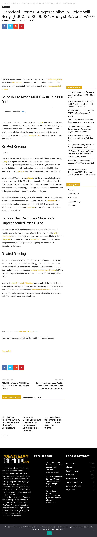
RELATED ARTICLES (11, 397)
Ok (49, 533)
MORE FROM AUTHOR (32, 397)
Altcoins (71, 190)
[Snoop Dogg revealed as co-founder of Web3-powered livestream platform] (39, 493)
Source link (6, 351)
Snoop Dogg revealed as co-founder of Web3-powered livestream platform (54, 495)
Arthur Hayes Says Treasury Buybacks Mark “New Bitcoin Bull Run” (81, 163)
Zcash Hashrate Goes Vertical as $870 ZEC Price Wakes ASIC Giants (52, 422)
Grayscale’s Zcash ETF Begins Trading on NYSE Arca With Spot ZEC (80, 138)
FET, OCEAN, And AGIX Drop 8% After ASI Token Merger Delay (15, 386)
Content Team (10, 20)
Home (4, 3)
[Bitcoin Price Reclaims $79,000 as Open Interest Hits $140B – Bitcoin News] (11, 409)
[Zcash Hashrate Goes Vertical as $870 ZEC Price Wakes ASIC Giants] (53, 409)
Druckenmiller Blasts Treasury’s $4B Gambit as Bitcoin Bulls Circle (81, 121)
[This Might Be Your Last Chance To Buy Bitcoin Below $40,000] (39, 465)
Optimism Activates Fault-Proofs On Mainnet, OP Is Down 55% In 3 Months (49, 386)
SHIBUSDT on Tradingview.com (28, 332)
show (23, 112)
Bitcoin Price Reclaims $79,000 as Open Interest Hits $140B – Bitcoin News (11, 422)
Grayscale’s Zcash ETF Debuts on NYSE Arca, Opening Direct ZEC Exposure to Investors (32, 424)
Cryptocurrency (74, 201)
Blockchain (12, 3)
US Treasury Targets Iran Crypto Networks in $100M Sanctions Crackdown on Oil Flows (80, 153)
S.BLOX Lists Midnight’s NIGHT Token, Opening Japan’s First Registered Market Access (80, 129)
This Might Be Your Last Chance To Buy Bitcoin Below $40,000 (54, 466)
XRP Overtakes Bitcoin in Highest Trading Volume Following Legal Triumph (54, 480)
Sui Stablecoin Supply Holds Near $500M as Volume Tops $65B (81, 146)
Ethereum (72, 205)
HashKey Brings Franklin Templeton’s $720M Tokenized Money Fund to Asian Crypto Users (81, 172)
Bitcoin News (73, 194)
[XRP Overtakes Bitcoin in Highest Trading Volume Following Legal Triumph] (39, 479)
